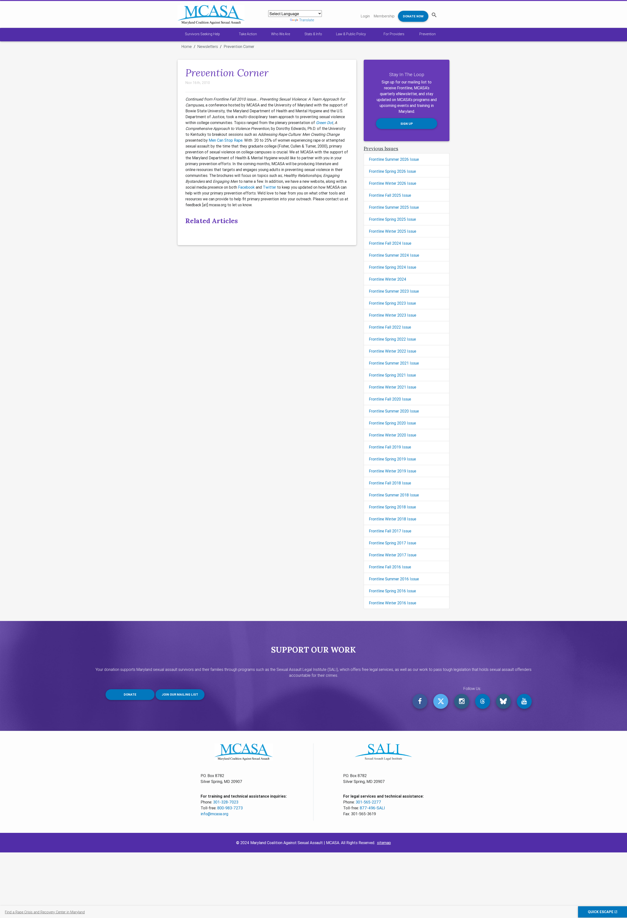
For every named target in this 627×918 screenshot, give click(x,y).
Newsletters (207, 46)
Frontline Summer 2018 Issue (394, 495)
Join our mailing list (180, 694)
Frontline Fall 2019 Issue (390, 447)
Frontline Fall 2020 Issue (390, 399)
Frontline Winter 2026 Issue (392, 183)
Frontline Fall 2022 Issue (390, 327)
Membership (384, 16)
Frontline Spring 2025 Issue (392, 219)
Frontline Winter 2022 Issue (392, 351)
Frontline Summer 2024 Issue (394, 255)
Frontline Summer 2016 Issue (394, 578)
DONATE (130, 694)
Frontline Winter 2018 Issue (392, 518)
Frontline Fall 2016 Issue (390, 566)
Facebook (246, 187)
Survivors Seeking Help (202, 34)
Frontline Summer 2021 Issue (394, 363)
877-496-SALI (372, 807)
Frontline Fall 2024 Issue (390, 243)
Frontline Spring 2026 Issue (392, 171)
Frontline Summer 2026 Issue (394, 159)
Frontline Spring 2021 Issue (392, 375)
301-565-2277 (368, 802)
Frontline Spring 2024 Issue (392, 267)
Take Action (248, 34)
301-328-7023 (225, 802)
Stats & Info (313, 34)
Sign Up (406, 124)
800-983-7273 (230, 807)
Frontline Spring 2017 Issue (392, 542)
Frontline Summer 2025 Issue (394, 207)
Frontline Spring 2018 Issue (392, 507)
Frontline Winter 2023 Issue (392, 315)
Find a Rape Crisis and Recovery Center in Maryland (45, 912)
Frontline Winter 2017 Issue (392, 554)
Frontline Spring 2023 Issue (392, 303)
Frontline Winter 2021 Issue (392, 387)
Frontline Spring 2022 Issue (392, 339)
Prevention (427, 34)
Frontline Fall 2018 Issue (390, 483)
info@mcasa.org (214, 813)
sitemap (384, 842)
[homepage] (211, 14)
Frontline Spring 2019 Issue (392, 459)
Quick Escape (601, 912)
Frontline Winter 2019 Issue (392, 471)
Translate (306, 20)
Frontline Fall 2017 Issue (390, 530)
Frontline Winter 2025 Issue (392, 231)
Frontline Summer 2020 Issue (394, 411)
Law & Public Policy (351, 34)
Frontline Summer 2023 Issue (394, 291)
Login (365, 16)
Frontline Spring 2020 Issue (392, 423)
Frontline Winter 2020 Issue (392, 435)
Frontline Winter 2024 (387, 279)
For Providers (394, 34)
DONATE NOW (413, 16)
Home (186, 46)
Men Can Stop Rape (225, 140)
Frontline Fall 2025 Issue (390, 195)
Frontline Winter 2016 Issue (392, 602)
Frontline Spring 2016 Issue (392, 590)
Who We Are (280, 34)
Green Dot (324, 122)
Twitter (269, 187)
